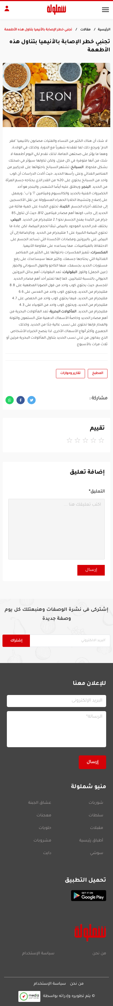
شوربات (96, 803)
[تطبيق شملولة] (56, 895)
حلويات (45, 828)
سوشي (96, 853)
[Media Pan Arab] (29, 996)
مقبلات (96, 828)
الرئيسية (104, 30)
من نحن (99, 954)
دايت (47, 853)
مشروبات (42, 841)
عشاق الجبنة (39, 803)
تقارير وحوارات (70, 373)
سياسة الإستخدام (38, 954)
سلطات (96, 816)
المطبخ (97, 373)
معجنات (43, 816)
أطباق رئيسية (91, 841)
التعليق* (97, 491)
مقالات (85, 30)
